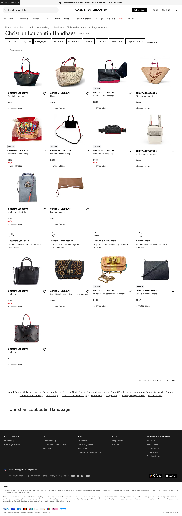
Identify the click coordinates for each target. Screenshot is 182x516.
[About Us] (138, 19)
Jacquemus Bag (141, 392)
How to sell (82, 440)
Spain (44, 512)
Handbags (58, 27)
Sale (121, 18)
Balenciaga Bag (51, 392)
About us (151, 440)
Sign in (154, 10)
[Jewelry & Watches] (93, 19)
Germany (37, 512)
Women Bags (43, 27)
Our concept (9, 440)
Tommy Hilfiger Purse (133, 395)
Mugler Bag (112, 395)
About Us (132, 18)
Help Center (117, 440)
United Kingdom (15, 512)
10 (167, 380)
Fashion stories (153, 456)
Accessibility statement (13, 476)
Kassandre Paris (162, 392)
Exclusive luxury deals (105, 240)
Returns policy (49, 448)
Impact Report (153, 448)
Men (46, 18)
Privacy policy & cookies (59, 476)
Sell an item (139, 10)
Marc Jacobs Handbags (74, 395)
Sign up (166, 10)
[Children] (62, 19)
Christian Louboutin (24, 27)
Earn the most (143, 240)
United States (27, 512)
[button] (176, 10)
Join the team (153, 452)
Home (8, 27)
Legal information (33, 476)
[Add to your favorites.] (44, 93)
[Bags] (71, 19)
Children (56, 18)
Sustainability (153, 444)
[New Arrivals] (16, 19)
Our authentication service (54, 444)
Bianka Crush (155, 395)
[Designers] (30, 19)
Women (35, 18)
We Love (111, 18)
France (5, 512)
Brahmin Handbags (97, 392)
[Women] (42, 19)
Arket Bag (13, 392)
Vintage (99, 18)
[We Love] (117, 19)
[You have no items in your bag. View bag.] (176, 10)
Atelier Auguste (31, 392)
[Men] (50, 19)
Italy (49, 512)
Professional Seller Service (89, 452)
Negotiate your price (19, 240)
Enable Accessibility (10, 2)
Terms (44, 476)
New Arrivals (8, 18)
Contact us (117, 444)
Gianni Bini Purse (120, 392)
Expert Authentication (62, 240)
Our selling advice (85, 444)
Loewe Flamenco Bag (31, 395)
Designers (23, 18)
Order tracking (49, 440)
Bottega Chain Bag (73, 392)
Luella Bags (52, 395)
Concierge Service (12, 444)
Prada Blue (96, 395)
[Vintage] (105, 19)
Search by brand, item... (18, 10)
